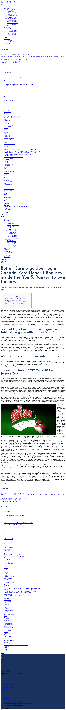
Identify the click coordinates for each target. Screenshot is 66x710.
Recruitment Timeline (12, 23)
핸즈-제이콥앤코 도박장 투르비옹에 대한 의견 (14, 59)
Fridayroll (6, 148)
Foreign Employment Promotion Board (14, 701)
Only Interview (8, 192)
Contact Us (7, 44)
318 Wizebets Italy (8, 100)
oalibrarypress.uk (8, 184)
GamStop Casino (8, 155)
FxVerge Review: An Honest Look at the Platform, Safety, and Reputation (23, 149)
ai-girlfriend (7, 110)
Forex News (7, 146)
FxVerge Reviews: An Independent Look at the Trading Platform (20, 152)
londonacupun (7, 161)
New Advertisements (9, 176)
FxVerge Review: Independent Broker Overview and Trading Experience (22, 151)
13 (4, 81)
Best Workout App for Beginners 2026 (14, 117)
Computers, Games (9, 138)
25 (4, 97)
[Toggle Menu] (1, 4)
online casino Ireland (9, 190)
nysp (5, 183)
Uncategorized (7, 210)
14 (4, 83)
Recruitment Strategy (12, 26)
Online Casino (7, 187)
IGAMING (7, 160)
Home (5, 7)
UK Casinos (7, 209)
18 (4, 88)
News (5, 177)
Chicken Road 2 (8, 136)
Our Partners (7, 43)
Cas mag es (7, 120)
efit (4, 145)
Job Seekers (7, 39)
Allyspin (6, 113)
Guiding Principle (11, 11)
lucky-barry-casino (8, 164)
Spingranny (7, 205)
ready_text (6, 203)
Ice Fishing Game (8, 158)
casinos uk (6, 132)
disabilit (6, 142)
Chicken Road (7, 135)
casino (5, 122)
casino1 (6, 128)
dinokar (6, 141)
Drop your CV (11, 40)
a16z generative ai (8, 109)
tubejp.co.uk (7, 208)
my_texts (6, 174)
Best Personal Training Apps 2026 (12, 116)
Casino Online (7, 126)
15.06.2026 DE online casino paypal (13, 85)
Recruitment (7, 27)
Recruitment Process (12, 21)
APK (5, 115)
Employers (6, 37)
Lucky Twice (7, 162)
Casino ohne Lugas (9, 125)
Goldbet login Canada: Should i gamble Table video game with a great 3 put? (16, 299)
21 (4, 94)
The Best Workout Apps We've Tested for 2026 (16, 206)
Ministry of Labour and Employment (13, 700)
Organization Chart (12, 15)
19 (4, 90)
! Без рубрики (7, 72)
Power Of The (7, 197)
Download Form (11, 42)
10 (4, 75)
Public (5, 200)
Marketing (6, 170)
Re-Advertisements (9, 202)
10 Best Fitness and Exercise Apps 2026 (14, 77)
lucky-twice (7, 165)
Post (5, 196)
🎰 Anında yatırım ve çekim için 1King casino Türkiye (15, 54)
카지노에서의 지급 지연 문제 (9, 63)
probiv (5, 199)
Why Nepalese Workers (13, 12)
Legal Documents (11, 17)
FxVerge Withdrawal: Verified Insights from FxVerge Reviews (19, 154)
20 (4, 93)
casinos (6, 131)
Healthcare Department (10, 18)
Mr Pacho (6, 173)
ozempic (6, 193)
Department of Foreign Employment (13, 698)
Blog (5, 119)
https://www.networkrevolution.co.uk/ (13, 157)
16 (4, 87)
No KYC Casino (8, 180)
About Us (6, 8)
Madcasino (6, 167)
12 (4, 80)
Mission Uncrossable (9, 171)
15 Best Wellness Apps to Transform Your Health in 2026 (18, 84)
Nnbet (5, 178)
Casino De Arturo (8, 123)
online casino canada (9, 189)
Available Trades (11, 20)
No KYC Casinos (8, 181)
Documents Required (12, 24)
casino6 (6, 129)
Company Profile (11, 10)
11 (4, 78)
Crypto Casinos (8, 139)
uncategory (6, 212)
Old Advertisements (9, 186)
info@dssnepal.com (10, 675)
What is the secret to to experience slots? (15, 301)
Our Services (10, 14)
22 (4, 96)
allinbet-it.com (7, 112)
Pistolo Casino (7, 194)
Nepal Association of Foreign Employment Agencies (17, 703)
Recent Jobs (7, 36)
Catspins (6, 133)
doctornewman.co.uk (9, 144)
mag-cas (6, 168)
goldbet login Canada (43, 313)
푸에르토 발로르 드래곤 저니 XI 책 (10, 61)
